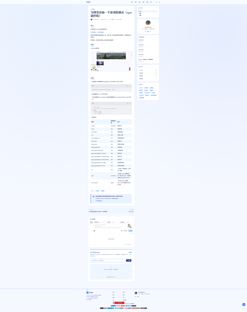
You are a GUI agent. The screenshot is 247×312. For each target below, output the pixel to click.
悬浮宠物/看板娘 (153, 95)
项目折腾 (140, 92)
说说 (139, 2)
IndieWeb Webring (92, 298)
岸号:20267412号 (94, 296)
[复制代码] (127, 86)
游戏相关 (140, 90)
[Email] (148, 32)
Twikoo (129, 244)
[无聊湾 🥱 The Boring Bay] (119, 303)
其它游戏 (146, 90)
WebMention (96, 254)
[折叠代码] (130, 86)
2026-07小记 (140, 40)
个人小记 (140, 87)
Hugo (89, 299)
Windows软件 (147, 92)
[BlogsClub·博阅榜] (129, 303)
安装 (140, 15)
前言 (140, 11)
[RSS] (151, 32)
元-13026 (88, 296)
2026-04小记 (140, 54)
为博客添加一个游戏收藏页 (97, 32)
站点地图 (124, 300)
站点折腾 (92, 9)
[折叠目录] (157, 8)
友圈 (147, 2)
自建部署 (151, 87)
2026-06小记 (140, 45)
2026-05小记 (140, 49)
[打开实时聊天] (243, 304)
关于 (151, 2)
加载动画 (146, 95)
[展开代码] (130, 103)
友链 (143, 2)
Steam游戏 (141, 95)
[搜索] (156, 2)
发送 (129, 260)
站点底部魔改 (141, 97)
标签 (136, 2)
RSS (113, 300)
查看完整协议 (99, 201)
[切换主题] (159, 2)
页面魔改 (102, 190)
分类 (132, 2)
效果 (140, 13)
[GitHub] (145, 32)
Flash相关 (153, 92)
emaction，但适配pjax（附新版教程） (146, 59)
